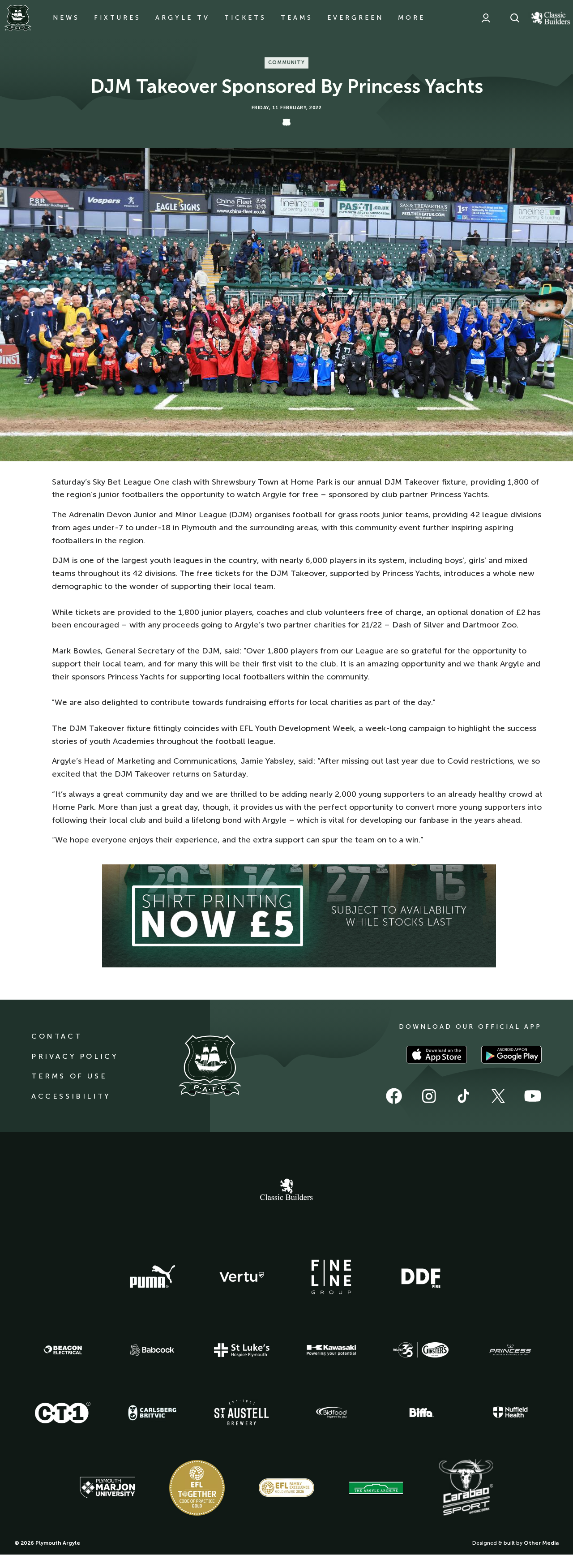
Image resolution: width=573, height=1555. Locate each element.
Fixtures (117, 17)
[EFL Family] (286, 1487)
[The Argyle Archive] (376, 1488)
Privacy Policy (74, 1056)
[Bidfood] (331, 1413)
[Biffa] (421, 1413)
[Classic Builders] (286, 1190)
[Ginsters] (421, 1349)
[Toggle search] (514, 18)
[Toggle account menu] (486, 18)
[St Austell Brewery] (241, 1412)
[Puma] (152, 1277)
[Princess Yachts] (510, 1350)
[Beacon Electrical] (62, 1350)
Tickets (245, 17)
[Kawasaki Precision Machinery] (331, 1350)
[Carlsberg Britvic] (152, 1412)
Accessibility (71, 1096)
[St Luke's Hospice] (241, 1350)
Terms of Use (69, 1076)
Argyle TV (182, 17)
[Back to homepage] (18, 18)
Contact (56, 1036)
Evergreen (355, 17)
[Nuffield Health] (510, 1412)
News (66, 17)
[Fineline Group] (331, 1277)
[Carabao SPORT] (465, 1487)
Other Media (541, 1543)
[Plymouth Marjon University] (107, 1488)
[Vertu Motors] (241, 1277)
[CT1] (62, 1412)
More (411, 17)
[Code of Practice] (197, 1488)
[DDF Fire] (421, 1277)
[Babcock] (152, 1350)
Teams (297, 17)
